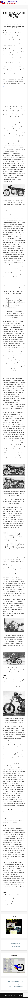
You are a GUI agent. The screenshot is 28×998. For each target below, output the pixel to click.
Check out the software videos (15, 986)
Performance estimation (15, 983)
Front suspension (15, 984)
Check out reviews (15, 946)
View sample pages (15, 943)
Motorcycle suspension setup (15, 981)
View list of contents (15, 945)
